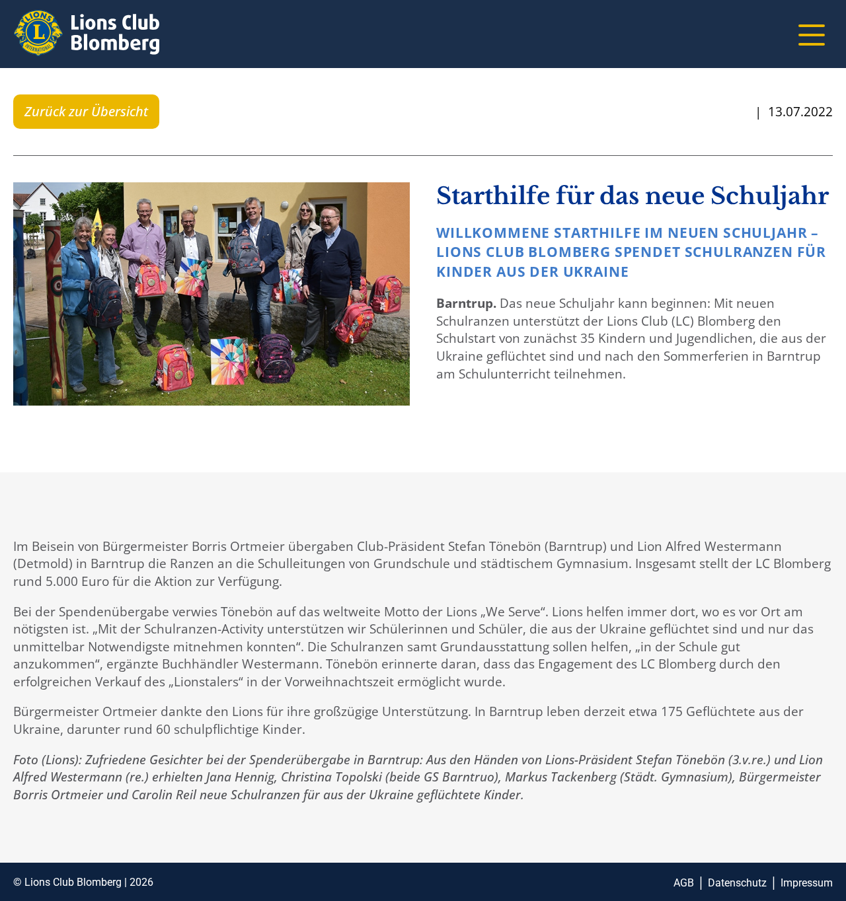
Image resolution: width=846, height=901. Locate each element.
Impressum (807, 883)
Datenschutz (737, 883)
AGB (683, 883)
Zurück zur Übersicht (86, 111)
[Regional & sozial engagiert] (86, 35)
